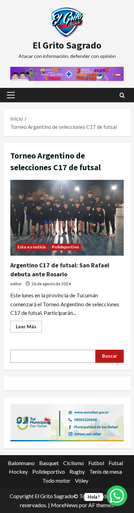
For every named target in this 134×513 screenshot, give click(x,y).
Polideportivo (65, 246)
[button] (10, 95)
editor (16, 283)
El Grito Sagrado (67, 45)
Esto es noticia (32, 246)
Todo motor (56, 480)
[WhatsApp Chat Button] (117, 495)
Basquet (49, 463)
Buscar (109, 356)
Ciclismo (73, 463)
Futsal (116, 463)
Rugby (77, 471)
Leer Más (29, 327)
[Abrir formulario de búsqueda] (122, 95)
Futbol (96, 463)
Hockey (18, 471)
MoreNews (64, 505)
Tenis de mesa (105, 471)
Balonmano (21, 463)
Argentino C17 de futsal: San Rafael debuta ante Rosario (67, 218)
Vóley (81, 480)
